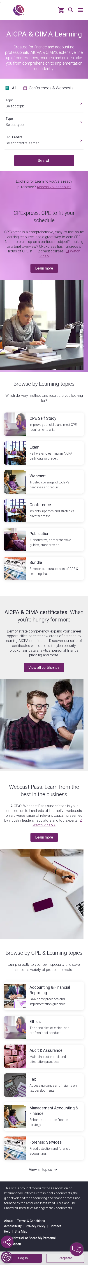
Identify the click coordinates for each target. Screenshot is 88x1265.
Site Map (21, 1231)
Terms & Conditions (32, 1221)
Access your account (54, 187)
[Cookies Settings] (6, 1257)
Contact (56, 1226)
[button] (69, 12)
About (9, 1221)
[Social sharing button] (7, 1242)
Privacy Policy (37, 1226)
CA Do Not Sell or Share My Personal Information (30, 1241)
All (14, 88)
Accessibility (14, 1226)
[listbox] (44, 102)
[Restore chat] (76, 1249)
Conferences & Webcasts (51, 88)
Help (8, 1231)
